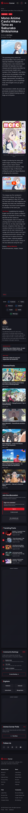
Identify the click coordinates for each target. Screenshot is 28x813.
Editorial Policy (4, 777)
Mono (4, 294)
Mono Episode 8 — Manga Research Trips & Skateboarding (14, 403)
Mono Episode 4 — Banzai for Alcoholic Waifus (12, 484)
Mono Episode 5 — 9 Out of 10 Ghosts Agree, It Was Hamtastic (12, 444)
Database (8, 685)
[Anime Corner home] (8, 3)
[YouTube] (16, 747)
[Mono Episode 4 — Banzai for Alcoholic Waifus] (14, 476)
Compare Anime (5, 800)
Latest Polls (3, 792)
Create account (14, 512)
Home (2, 8)
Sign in (14, 509)
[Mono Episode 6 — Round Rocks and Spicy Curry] (14, 415)
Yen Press (5, 211)
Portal (2, 809)
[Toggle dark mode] (18, 3)
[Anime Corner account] (21, 3)
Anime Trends (4, 797)
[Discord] (20, 747)
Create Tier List (18, 797)
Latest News (18, 772)
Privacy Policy (4, 779)
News (10, 14)
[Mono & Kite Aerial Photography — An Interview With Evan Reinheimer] (14, 455)
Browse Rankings (19, 792)
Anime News (4, 14)
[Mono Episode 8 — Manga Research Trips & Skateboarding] (14, 395)
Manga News (20, 690)
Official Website (12, 246)
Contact (3, 774)
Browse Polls (4, 795)
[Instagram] (12, 747)
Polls (6, 809)
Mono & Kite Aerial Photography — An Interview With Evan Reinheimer (12, 464)
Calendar (20, 685)
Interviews (17, 782)
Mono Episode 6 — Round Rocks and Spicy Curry (13, 424)
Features (17, 784)
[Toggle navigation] (25, 3)
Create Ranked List (19, 795)
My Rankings (18, 800)
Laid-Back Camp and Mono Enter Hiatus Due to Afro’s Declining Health (13, 383)
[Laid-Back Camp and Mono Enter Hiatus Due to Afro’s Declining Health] (14, 374)
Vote (24, 726)
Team (2, 784)
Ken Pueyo (9, 35)
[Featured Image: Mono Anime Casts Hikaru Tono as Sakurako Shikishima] (14, 47)
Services (3, 782)
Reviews (17, 779)
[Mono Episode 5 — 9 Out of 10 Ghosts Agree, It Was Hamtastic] (14, 435)
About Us (3, 772)
